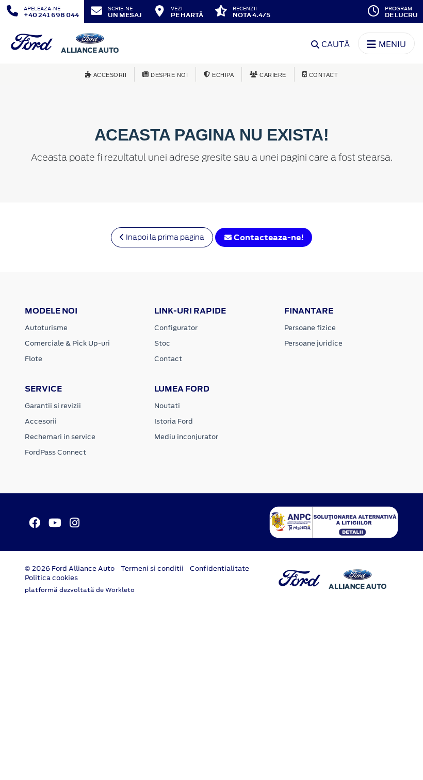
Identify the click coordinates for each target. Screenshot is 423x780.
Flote (33, 359)
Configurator (176, 328)
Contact (168, 359)
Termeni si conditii (152, 568)
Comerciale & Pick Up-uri (67, 343)
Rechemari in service (60, 437)
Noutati (167, 406)
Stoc (162, 343)
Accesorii (41, 421)
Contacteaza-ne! (268, 237)
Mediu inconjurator (186, 437)
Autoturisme (46, 328)
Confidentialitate (219, 568)
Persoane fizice (310, 328)
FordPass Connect (55, 452)
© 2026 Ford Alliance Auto (70, 568)
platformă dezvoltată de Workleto (80, 590)
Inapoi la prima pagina (164, 237)
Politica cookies (51, 578)
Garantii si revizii (53, 406)
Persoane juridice (313, 343)
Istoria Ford (173, 421)
